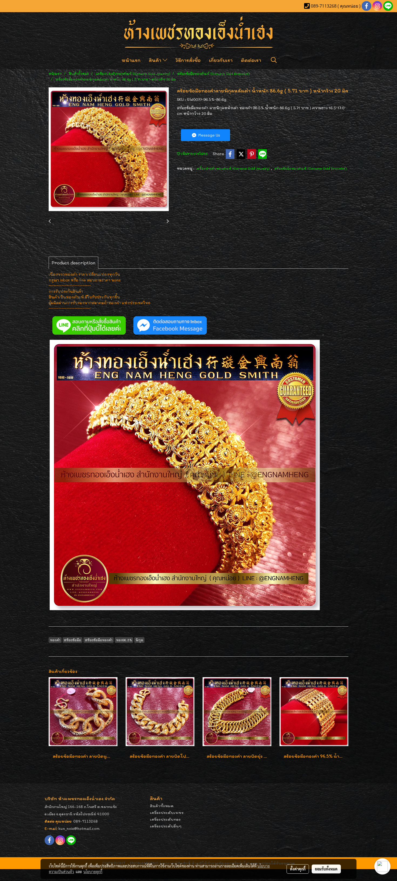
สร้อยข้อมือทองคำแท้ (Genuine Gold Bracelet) (310, 168)
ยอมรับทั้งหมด (326, 868)
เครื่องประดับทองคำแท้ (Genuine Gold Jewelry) (233, 168)
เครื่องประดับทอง (165, 819)
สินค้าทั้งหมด (162, 805)
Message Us (208, 135)
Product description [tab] (73, 262)
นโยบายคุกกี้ (92, 871)
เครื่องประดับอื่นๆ (165, 826)
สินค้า (156, 60)
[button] (274, 60)
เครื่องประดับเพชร (167, 812)
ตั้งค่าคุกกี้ (297, 868)
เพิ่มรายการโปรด (193, 153)
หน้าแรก (131, 60)
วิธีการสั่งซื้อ (188, 60)
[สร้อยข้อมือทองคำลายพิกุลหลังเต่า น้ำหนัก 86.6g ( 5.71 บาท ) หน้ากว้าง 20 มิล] (109, 149)
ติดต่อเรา (251, 60)
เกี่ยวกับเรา (221, 60)
